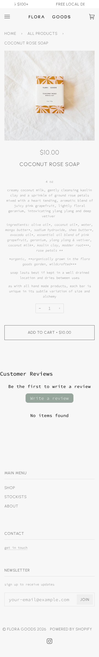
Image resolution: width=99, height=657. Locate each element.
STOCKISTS (15, 497)
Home (10, 33)
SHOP (9, 487)
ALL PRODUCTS (42, 33)
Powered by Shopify (71, 629)
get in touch (16, 547)
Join (84, 599)
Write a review (49, 398)
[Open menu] (12, 16)
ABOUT (11, 506)
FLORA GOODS (21, 629)
